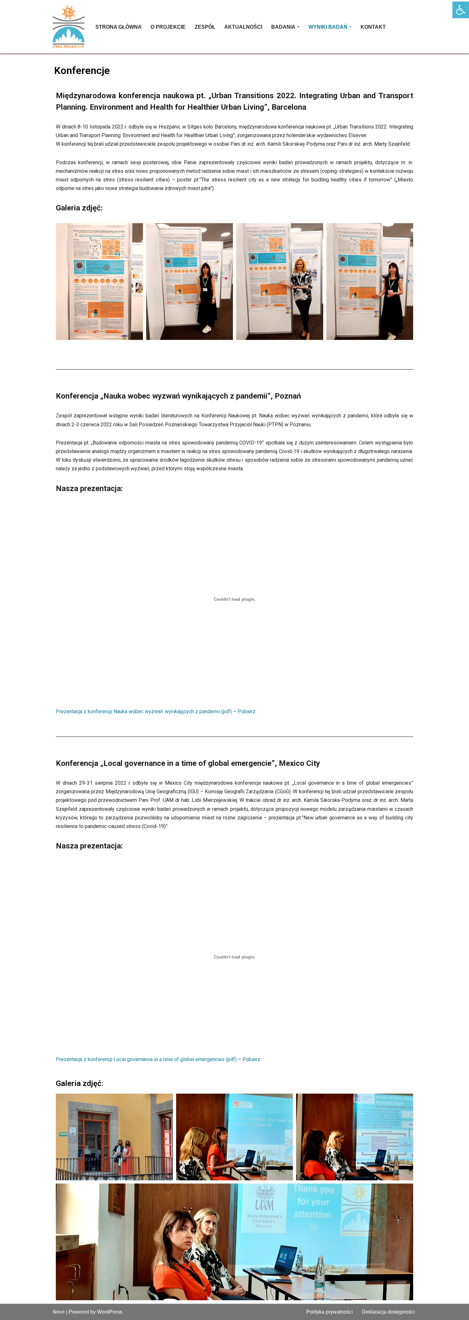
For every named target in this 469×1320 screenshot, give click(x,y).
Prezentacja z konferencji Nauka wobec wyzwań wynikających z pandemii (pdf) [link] (144, 711)
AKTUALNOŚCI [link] (243, 27)
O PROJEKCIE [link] (168, 27)
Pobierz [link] (247, 711)
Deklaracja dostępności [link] (388, 1312)
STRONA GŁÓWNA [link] (118, 27)
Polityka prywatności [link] (329, 1312)
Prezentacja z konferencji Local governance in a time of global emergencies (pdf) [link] (146, 1059)
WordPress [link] (109, 1312)
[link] (460, 10)
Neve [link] (59, 1312)
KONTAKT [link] (373, 27)
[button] (298, 27)
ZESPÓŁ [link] (205, 27)
